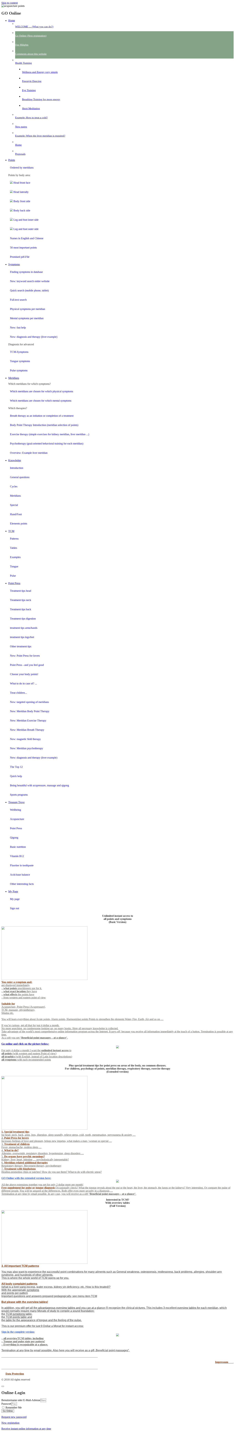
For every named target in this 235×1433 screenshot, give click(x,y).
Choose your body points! (24, 674)
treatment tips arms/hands (23, 627)
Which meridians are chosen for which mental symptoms (40, 400)
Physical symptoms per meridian (27, 309)
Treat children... (18, 692)
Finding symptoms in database (26, 271)
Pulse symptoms (19, 370)
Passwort (6, 1403)
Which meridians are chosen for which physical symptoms (41, 391)
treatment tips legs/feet (22, 637)
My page (15, 899)
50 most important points (23, 247)
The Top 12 (16, 766)
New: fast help (18, 327)
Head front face (21, 182)
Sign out (14, 908)
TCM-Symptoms (19, 351)
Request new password (13, 1416)
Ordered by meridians (22, 167)
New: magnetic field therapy (25, 739)
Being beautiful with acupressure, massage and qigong (39, 785)
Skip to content (9, 2)
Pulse (13, 575)
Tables (13, 547)
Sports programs (19, 794)
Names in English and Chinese (26, 238)
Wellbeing (15, 809)
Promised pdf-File (19, 256)
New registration (10, 1422)
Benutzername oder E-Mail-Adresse (20, 1400)
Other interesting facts (22, 883)
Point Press (16, 828)
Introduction (16, 467)
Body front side (21, 201)
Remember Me (13, 1407)
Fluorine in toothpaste (22, 865)
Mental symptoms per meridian (27, 318)
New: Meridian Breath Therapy (27, 729)
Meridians (15, 495)
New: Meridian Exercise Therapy (28, 720)
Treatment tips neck (20, 600)
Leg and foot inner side (26, 219)
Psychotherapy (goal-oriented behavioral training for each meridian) (46, 443)
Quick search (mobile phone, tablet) (29, 290)
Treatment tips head (20, 590)
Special (14, 505)
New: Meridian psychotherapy (26, 748)
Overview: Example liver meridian (28, 452)
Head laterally (21, 191)
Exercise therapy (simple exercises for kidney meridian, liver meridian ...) (49, 434)
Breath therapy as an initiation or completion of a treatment (41, 415)
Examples (15, 557)
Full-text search (18, 299)
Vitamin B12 (17, 856)
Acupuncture (17, 819)
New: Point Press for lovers (25, 655)
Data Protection (15, 1373)
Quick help (16, 776)
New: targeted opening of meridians (29, 702)
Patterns (14, 538)
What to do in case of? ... (23, 683)
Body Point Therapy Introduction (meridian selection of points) (44, 425)
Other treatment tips (20, 646)
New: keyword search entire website (30, 281)
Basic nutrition (18, 846)
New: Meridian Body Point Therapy (29, 711)
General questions (19, 477)
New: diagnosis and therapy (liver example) (33, 336)
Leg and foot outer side (26, 229)
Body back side (21, 210)
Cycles (13, 486)
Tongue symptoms (20, 361)
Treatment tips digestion (23, 618)
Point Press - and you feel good (27, 664)
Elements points (18, 523)
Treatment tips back (20, 609)
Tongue (14, 566)
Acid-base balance (20, 874)
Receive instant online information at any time (26, 1428)
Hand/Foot (16, 514)
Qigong (14, 837)
